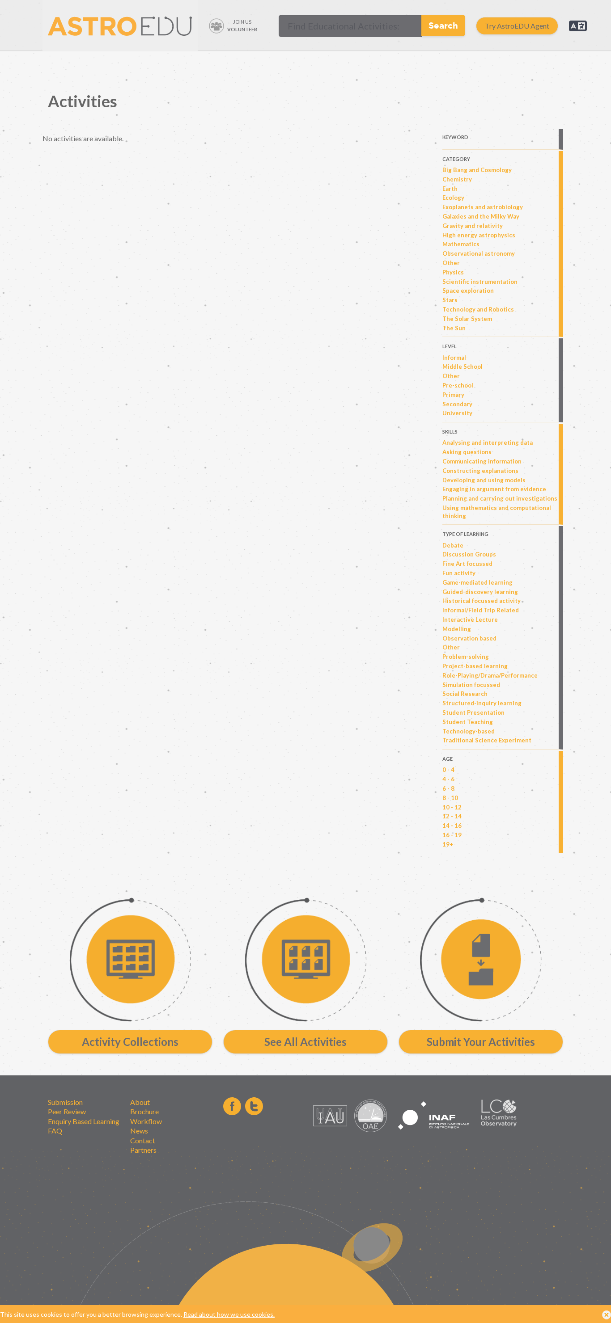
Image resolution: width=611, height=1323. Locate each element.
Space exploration (468, 290)
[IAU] (331, 1129)
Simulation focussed (471, 684)
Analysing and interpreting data (487, 442)
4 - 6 (448, 779)
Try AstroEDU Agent (517, 25)
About (140, 1102)
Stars (450, 299)
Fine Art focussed (467, 563)
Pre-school (457, 385)
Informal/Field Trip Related (480, 610)
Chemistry (457, 179)
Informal (454, 357)
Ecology (453, 197)
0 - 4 (448, 769)
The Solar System (467, 318)
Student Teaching (467, 721)
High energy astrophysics (478, 235)
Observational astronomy (478, 253)
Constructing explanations (480, 470)
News (139, 1130)
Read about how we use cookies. (229, 1314)
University (457, 413)
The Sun (454, 328)
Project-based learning (475, 666)
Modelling (456, 628)
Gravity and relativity (472, 225)
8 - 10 (450, 797)
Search (443, 25)
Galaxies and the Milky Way (480, 216)
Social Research (465, 693)
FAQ (55, 1130)
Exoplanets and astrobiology (482, 207)
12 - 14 (452, 816)
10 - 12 (452, 807)
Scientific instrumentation (480, 281)
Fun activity (458, 573)
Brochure (144, 1111)
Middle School (462, 366)
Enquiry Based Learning (83, 1121)
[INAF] (433, 1134)
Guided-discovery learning (480, 591)
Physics (453, 272)
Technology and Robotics (478, 309)
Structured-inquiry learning (482, 703)
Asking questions (467, 451)
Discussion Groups (469, 554)
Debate (452, 545)
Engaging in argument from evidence (494, 489)
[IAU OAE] (370, 1129)
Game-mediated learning (477, 582)
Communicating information (482, 461)
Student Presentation (473, 712)
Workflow (146, 1121)
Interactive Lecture (470, 619)
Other (451, 262)
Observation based (469, 638)
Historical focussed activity (481, 600)
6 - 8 (448, 788)
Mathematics (460, 244)
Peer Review (67, 1111)
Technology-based (468, 731)
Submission (65, 1102)
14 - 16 (452, 825)
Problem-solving (465, 656)
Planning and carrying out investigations (499, 498)
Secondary (457, 404)
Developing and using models (484, 480)
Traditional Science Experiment (486, 740)
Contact (142, 1140)
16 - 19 (452, 834)
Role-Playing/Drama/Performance (490, 675)
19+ (447, 844)
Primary (453, 394)
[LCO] (499, 1124)
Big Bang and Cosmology (477, 169)
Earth (450, 188)
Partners (143, 1150)
